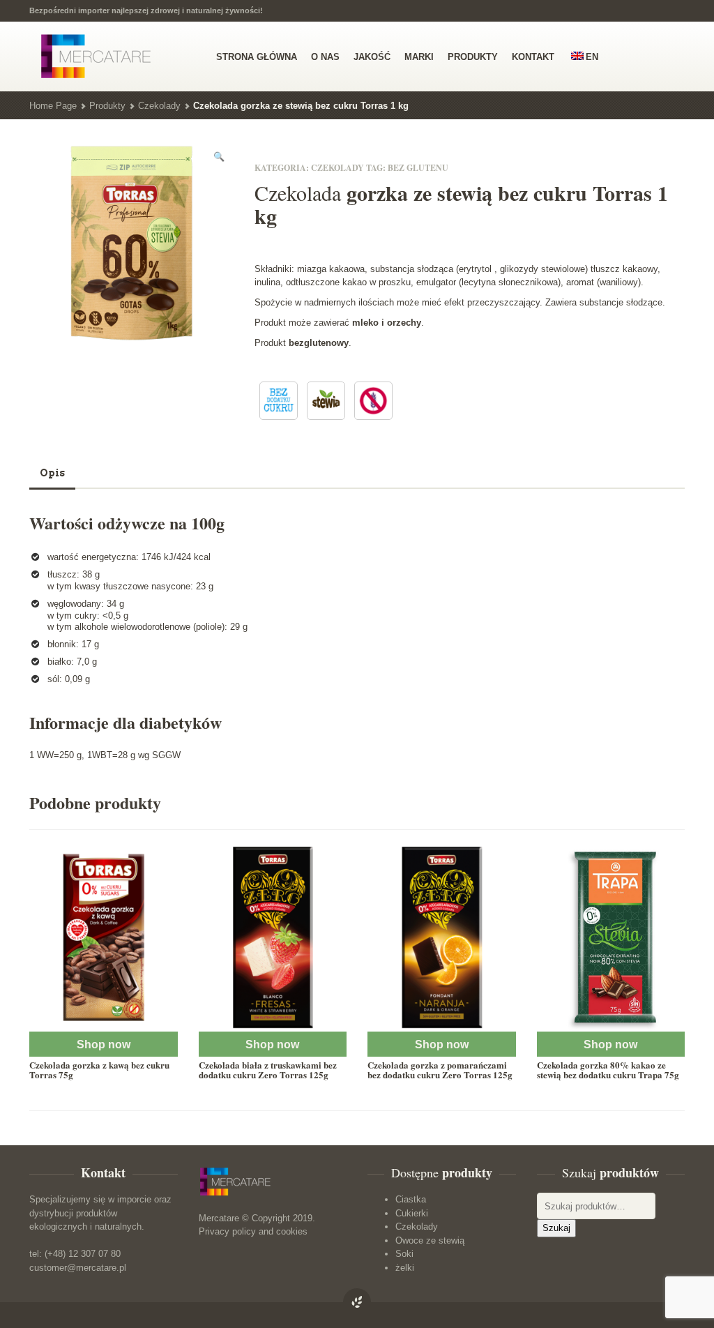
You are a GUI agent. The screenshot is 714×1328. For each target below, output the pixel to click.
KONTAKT (533, 57)
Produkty (107, 105)
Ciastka (410, 1199)
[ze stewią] (326, 401)
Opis (52, 472)
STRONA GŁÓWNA (256, 57)
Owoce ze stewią (429, 1240)
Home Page (53, 105)
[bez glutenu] (373, 401)
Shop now (103, 1044)
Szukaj (556, 1228)
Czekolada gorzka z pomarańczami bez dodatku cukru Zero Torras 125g (439, 1069)
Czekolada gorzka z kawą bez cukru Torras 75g (99, 1069)
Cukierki (411, 1213)
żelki (404, 1267)
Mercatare (219, 1218)
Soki (404, 1253)
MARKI (419, 57)
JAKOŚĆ (372, 57)
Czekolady (159, 105)
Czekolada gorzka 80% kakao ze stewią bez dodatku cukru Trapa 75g (608, 1069)
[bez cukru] (278, 401)
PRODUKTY (473, 57)
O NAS (325, 57)
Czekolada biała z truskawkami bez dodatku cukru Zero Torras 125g (268, 1069)
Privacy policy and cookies (253, 1231)
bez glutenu (418, 168)
